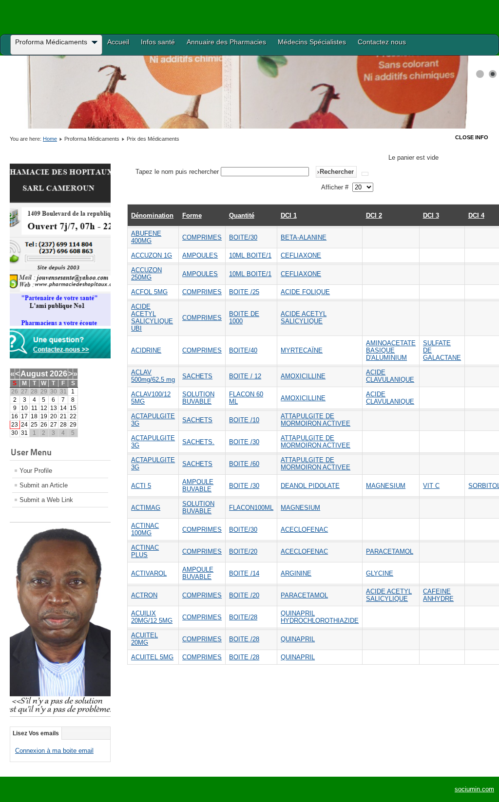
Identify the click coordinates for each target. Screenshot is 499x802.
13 (53, 408)
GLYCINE (379, 573)
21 (63, 416)
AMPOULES (200, 255)
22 (73, 416)
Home (50, 139)
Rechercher (337, 171)
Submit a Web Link (46, 500)
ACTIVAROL (149, 573)
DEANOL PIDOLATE (310, 485)
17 (24, 416)
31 (24, 432)
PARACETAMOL (389, 551)
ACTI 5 (141, 485)
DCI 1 (289, 215)
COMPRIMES (202, 237)
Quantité (241, 215)
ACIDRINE (146, 350)
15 (73, 408)
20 (53, 416)
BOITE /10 (244, 420)
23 (14, 424)
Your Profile (35, 470)
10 (24, 408)
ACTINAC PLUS (145, 551)
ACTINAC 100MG (145, 529)
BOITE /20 (244, 595)
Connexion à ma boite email (54, 750)
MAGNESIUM (385, 485)
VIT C (431, 485)
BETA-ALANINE (303, 237)
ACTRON (144, 595)
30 (14, 432)
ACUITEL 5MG (152, 657)
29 (73, 424)
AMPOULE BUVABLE (197, 485)
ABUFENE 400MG (146, 237)
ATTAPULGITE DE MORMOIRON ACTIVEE (315, 419)
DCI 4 (476, 215)
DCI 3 (431, 215)
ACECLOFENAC (304, 529)
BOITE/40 (243, 350)
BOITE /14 (244, 573)
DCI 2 (374, 215)
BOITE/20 (243, 551)
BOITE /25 (244, 292)
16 (14, 416)
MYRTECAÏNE (302, 350)
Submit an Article (43, 485)
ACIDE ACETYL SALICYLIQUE (303, 317)
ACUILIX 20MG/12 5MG (152, 617)
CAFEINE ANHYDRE (438, 595)
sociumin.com (474, 789)
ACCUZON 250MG (146, 273)
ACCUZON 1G (151, 255)
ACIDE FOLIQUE (305, 292)
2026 (58, 374)
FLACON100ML (251, 507)
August (34, 374)
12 (43, 408)
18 (34, 416)
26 (43, 424)
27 (53, 424)
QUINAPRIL (298, 639)
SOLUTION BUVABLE (198, 398)
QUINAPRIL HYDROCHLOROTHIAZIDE (320, 617)
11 (34, 408)
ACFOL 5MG (149, 292)
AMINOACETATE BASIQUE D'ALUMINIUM (391, 350)
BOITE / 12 (245, 376)
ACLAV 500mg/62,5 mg (153, 376)
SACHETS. (198, 442)
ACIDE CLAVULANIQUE (390, 376)
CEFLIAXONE (301, 255)
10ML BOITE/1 (250, 255)
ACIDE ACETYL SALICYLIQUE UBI (152, 317)
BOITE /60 (244, 463)
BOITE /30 (244, 442)
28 (63, 424)
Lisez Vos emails (36, 733)
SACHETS (197, 376)
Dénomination (152, 215)
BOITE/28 (243, 617)
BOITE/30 (243, 237)
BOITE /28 (244, 639)
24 (24, 424)
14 (63, 408)
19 (43, 416)
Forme (192, 215)
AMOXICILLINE (303, 376)
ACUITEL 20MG (144, 639)
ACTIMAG (145, 507)
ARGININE (296, 573)
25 (34, 424)
